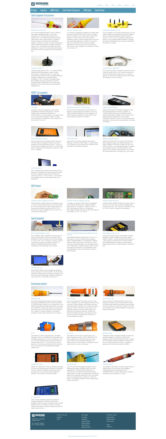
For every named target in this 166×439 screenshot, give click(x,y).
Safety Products (86, 423)
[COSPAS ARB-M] (119, 357)
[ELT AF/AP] (83, 326)
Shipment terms (111, 419)
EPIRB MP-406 (35, 298)
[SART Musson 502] (119, 291)
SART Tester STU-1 (37, 168)
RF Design (34, 10)
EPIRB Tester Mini (72, 138)
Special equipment (37, 218)
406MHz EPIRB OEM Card (110, 200)
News (106, 5)
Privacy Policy (110, 421)
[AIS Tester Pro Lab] (47, 260)
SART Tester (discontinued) (39, 138)
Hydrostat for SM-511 (37, 68)
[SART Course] (83, 291)
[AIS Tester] (47, 100)
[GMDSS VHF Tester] (47, 357)
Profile (119, 5)
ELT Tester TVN (35, 397)
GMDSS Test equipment (39, 92)
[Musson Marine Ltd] (38, 416)
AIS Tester (34, 107)
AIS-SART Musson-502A (74, 30)
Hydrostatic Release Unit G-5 (111, 30)
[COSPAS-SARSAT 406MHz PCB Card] (47, 193)
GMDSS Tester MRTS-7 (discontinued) (78, 107)
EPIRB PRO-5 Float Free (38, 30)
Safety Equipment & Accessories (42, 15)
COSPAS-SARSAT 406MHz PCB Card (42, 200)
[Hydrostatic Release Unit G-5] (119, 23)
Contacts (126, 5)
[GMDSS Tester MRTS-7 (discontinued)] (83, 100)
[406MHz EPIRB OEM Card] (119, 193)
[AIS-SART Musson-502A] (83, 23)
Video (113, 5)
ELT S (32, 333)
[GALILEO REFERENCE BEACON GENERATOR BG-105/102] (83, 226)
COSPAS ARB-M (108, 364)
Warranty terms (110, 417)
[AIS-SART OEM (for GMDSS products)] (83, 193)
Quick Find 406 (71, 364)
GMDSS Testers (54, 10)
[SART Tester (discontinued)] (47, 131)
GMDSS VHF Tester (37, 364)
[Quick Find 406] (83, 357)
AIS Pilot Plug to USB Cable (111, 68)
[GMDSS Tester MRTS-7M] (119, 131)
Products (99, 5)
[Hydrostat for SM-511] (47, 61)
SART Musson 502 (108, 298)
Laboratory (43, 10)
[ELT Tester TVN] (47, 390)
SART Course (71, 298)
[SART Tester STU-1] (47, 161)
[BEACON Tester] (119, 326)
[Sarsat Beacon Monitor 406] (119, 226)
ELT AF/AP (70, 333)
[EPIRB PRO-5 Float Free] (47, 23)
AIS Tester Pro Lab (36, 267)
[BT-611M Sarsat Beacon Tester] (47, 226)
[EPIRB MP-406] (47, 291)
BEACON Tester (107, 333)
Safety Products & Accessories (71, 10)
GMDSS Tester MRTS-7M (110, 138)
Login (133, 5)
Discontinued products (39, 284)
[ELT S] (47, 326)
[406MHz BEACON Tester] (119, 100)
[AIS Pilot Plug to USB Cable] (119, 61)
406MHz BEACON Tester (110, 107)
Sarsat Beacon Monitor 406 (111, 233)
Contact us (109, 426)
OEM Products (87, 10)
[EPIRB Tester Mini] (83, 131)
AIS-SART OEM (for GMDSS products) (78, 200)
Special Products (99, 10)
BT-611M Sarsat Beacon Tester (40, 233)
